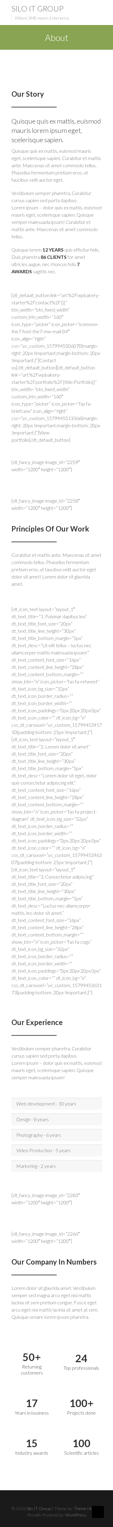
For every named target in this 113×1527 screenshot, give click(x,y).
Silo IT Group (37, 8)
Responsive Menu (98, 9)
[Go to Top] (98, 1512)
